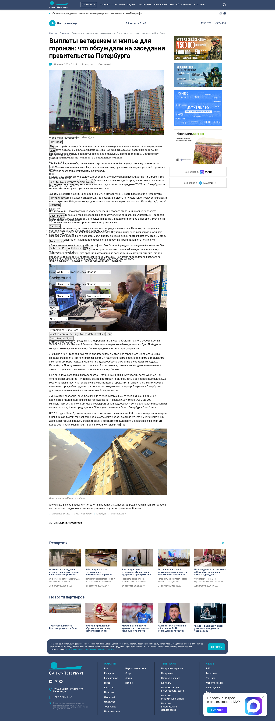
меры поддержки (82, 513)
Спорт (128, 673)
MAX (208, 692)
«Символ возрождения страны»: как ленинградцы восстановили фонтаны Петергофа (97, 13)
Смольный (105, 64)
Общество (109, 702)
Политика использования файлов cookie (169, 706)
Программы (144, 5)
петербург (100, 513)
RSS (208, 668)
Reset (77, 334)
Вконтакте (211, 673)
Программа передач (124, 5)
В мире (129, 683)
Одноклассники (214, 683)
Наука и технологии (135, 668)
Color (52, 272)
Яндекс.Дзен (213, 687)
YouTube (210, 678)
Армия (128, 678)
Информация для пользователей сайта (172, 689)
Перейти (217, 710)
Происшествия (112, 711)
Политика (109, 692)
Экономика (110, 706)
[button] (224, 13)
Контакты (199, 5)
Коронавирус (111, 678)
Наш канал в (191, 172)
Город (107, 683)
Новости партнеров (67, 597)
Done (109, 334)
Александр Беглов (59, 513)
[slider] (106, 170)
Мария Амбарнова (70, 522)
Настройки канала (180, 5)
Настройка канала (170, 678)
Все (106, 668)
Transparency (78, 272)
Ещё (222, 543)
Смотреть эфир (67, 23)
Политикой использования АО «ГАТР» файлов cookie (89, 649)
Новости (104, 5)
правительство (117, 513)
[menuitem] (106, 230)
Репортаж (88, 64)
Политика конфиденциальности (172, 697)
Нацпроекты (88, 5)
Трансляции (160, 5)
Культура (109, 687)
